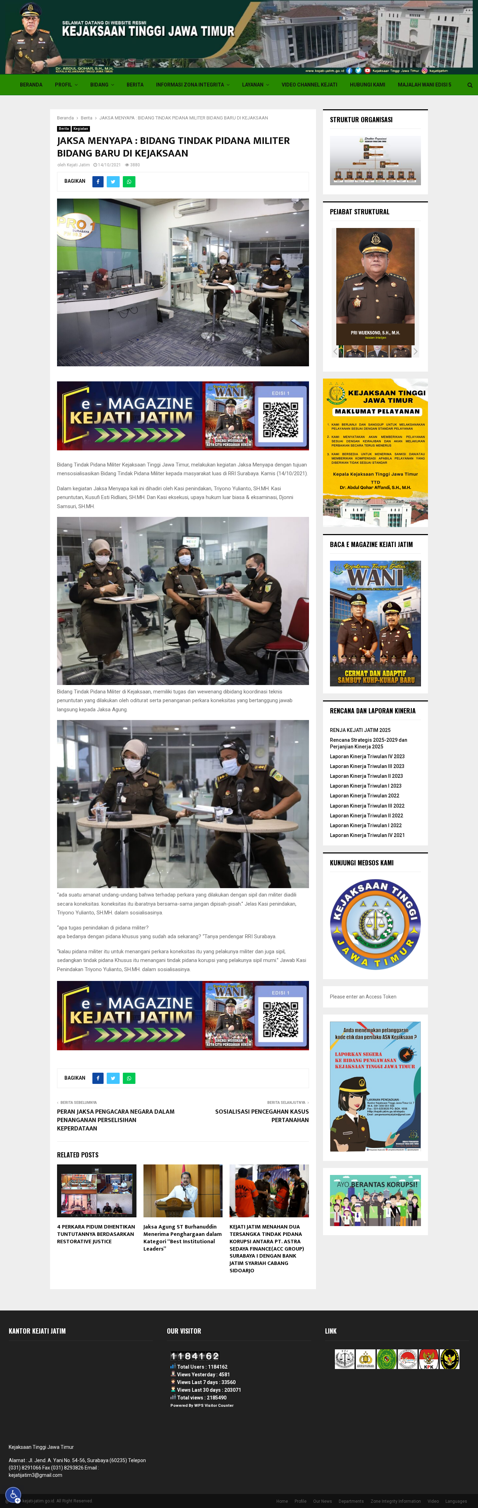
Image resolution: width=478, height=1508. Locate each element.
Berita (135, 85)
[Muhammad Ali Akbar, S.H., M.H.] (400, 351)
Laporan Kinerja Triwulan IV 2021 (367, 835)
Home (282, 1501)
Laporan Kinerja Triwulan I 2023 (366, 786)
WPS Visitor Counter (213, 1405)
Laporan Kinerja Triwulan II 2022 (366, 815)
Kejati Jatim (78, 164)
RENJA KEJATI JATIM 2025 (360, 730)
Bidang (99, 85)
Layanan (252, 85)
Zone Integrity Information (396, 1501)
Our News (322, 1501)
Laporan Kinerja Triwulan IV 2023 (367, 756)
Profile (301, 1501)
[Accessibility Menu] (13, 1495)
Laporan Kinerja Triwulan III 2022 (367, 806)
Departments (351, 1501)
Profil (63, 85)
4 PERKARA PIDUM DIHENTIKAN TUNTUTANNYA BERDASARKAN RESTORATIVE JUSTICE (96, 1234)
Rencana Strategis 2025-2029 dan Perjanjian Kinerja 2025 (368, 743)
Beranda (31, 85)
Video (433, 1501)
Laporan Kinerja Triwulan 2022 (364, 795)
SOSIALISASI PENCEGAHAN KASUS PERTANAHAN (262, 1116)
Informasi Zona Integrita (190, 85)
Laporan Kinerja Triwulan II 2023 (366, 776)
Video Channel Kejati (309, 85)
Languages (456, 1501)
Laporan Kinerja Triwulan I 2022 (366, 825)
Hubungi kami (367, 85)
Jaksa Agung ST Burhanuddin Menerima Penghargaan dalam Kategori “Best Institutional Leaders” (182, 1237)
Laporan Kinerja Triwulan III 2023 (367, 766)
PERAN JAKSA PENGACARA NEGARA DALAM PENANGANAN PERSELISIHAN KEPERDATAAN (116, 1120)
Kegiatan (80, 129)
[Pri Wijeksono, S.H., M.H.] (378, 351)
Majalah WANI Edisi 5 (424, 85)
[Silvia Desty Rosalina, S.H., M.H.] (355, 351)
